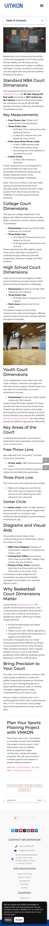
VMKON (11, 703)
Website (11, 767)
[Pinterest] (32, 830)
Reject (8, 919)
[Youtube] (20, 830)
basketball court (26, 604)
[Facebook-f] (16, 830)
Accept (18, 919)
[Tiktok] (28, 830)
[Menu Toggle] (41, 5)
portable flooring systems (16, 418)
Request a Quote (23, 770)
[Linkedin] (36, 830)
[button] (42, 21)
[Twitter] (12, 830)
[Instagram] (24, 830)
